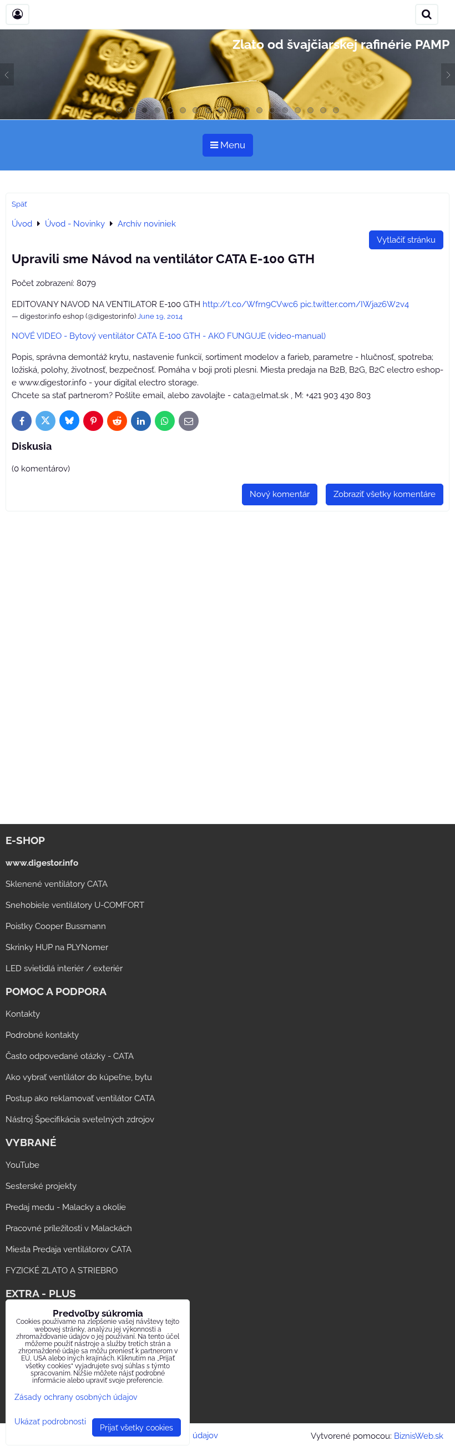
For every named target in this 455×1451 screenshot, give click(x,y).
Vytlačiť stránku (406, 240)
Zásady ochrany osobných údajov (75, 1397)
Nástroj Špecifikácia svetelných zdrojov (80, 1119)
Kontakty (23, 1014)
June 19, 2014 (160, 316)
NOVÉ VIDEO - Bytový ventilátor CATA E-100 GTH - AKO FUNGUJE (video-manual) (169, 336)
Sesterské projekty (41, 1186)
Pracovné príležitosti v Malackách (69, 1228)
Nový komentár (280, 494)
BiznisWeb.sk (418, 1436)
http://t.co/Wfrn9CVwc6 (250, 304)
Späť (19, 204)
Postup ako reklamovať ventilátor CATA (80, 1098)
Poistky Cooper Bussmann (56, 926)
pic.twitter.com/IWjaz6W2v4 (354, 304)
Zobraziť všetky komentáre (384, 494)
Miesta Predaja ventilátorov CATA (69, 1249)
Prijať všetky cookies (136, 1427)
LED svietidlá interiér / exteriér (64, 968)
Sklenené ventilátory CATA (57, 884)
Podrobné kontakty (42, 1035)
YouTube (22, 1165)
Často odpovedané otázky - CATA (70, 1056)
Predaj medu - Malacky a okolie (66, 1207)
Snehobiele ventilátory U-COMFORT (75, 905)
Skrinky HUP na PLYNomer (57, 947)
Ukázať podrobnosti (50, 1421)
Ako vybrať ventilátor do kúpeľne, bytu (79, 1077)
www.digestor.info (42, 863)
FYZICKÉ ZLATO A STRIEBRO (62, 1271)
